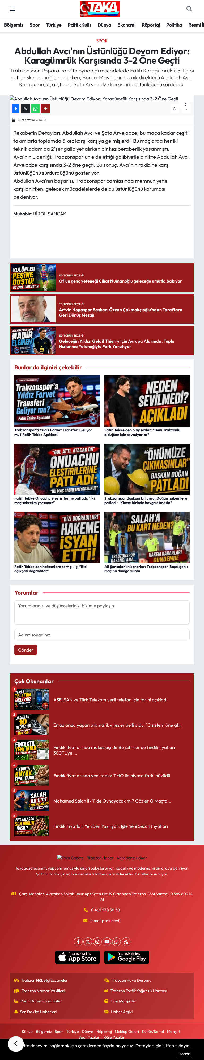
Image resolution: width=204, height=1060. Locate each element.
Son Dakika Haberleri (38, 1011)
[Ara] (189, 9)
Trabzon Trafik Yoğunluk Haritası (138, 990)
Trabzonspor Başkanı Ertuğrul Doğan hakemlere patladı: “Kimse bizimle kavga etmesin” (145, 500)
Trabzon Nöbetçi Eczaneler (44, 980)
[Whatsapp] (116, 941)
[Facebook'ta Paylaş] (15, 108)
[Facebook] (78, 941)
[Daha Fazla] (45, 108)
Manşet (173, 1031)
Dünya (104, 25)
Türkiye (54, 25)
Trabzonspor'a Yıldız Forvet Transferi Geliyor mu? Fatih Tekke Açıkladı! (53, 432)
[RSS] (126, 941)
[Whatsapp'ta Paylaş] (35, 108)
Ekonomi (126, 25)
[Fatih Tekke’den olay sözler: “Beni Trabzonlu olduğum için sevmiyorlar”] (147, 400)
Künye (27, 1031)
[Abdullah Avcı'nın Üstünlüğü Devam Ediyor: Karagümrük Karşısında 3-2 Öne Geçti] (102, 98)
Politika (174, 25)
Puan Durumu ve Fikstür (41, 1001)
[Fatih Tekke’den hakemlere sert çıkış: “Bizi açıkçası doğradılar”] (57, 537)
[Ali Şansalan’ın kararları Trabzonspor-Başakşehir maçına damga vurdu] (147, 537)
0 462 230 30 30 (105, 909)
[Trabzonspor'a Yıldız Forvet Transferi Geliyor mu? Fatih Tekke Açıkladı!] (57, 400)
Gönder (25, 650)
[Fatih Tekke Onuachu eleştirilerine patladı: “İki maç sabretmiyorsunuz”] (57, 468)
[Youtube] (107, 941)
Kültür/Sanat (153, 1031)
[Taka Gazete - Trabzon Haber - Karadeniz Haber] (100, 8)
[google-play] (126, 957)
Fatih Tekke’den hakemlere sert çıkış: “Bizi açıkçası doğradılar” (50, 569)
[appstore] (77, 957)
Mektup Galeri (127, 1031)
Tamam (185, 1053)
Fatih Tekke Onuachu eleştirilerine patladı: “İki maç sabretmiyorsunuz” (54, 500)
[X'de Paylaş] (25, 108)
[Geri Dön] (16, 1044)
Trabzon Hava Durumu (131, 980)
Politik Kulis (79, 25)
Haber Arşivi (122, 1011)
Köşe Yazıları (114, 1037)
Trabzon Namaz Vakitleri (43, 990)
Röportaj (151, 25)
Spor (35, 25)
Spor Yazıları (89, 1037)
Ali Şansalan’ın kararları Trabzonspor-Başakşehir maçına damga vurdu (146, 569)
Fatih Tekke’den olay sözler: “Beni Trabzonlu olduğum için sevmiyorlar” (142, 432)
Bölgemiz (13, 25)
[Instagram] (97, 941)
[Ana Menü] (12, 9)
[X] (87, 941)
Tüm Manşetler (123, 1001)
